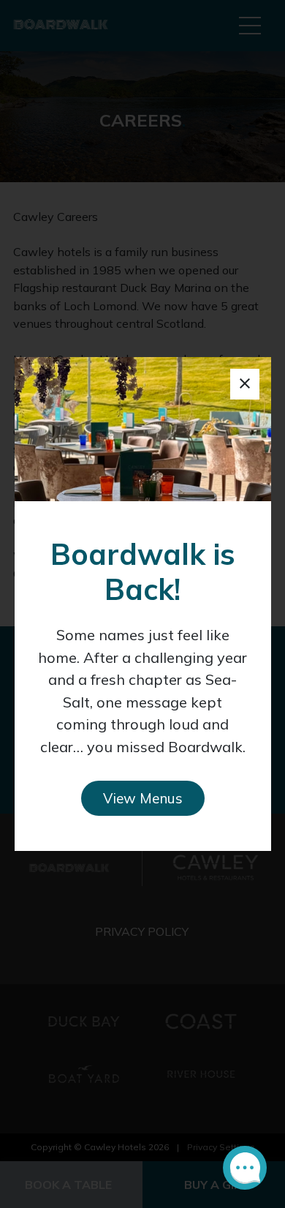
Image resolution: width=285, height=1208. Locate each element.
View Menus (143, 798)
